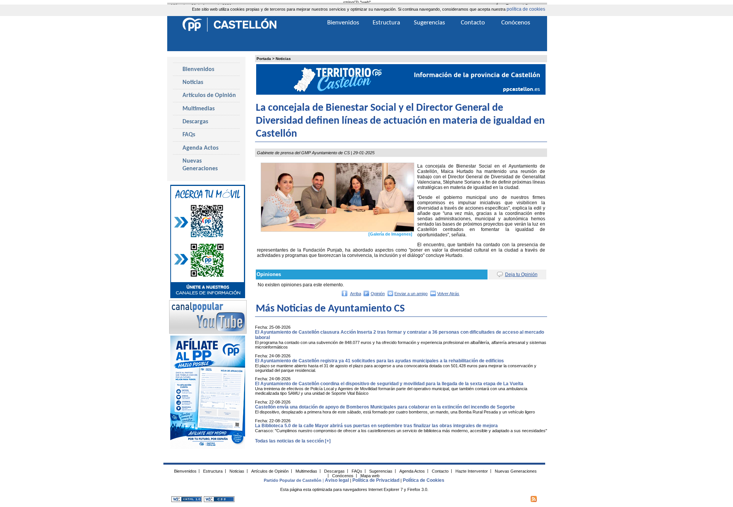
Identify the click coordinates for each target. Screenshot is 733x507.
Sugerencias (429, 22)
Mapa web (369, 475)
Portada (264, 59)
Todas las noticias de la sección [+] (293, 441)
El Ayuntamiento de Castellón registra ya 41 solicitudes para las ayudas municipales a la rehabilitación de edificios (379, 360)
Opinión (378, 293)
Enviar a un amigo (411, 293)
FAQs (188, 135)
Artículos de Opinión (209, 95)
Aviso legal (337, 480)
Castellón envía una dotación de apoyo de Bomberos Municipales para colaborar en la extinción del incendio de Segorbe (385, 407)
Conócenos (515, 22)
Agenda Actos (200, 148)
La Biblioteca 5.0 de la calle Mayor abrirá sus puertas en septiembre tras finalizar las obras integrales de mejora (376, 425)
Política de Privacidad (375, 480)
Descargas (195, 122)
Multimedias (198, 109)
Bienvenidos (198, 69)
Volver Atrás (448, 293)
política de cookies (526, 9)
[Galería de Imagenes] (390, 234)
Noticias (283, 59)
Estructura (386, 22)
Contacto (473, 22)
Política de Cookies (423, 480)
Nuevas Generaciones (200, 165)
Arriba (355, 293)
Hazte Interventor (471, 470)
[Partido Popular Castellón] (229, 30)
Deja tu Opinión (521, 274)
